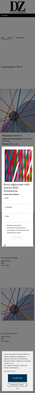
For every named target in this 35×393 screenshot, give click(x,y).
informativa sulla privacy (16, 228)
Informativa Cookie (9, 371)
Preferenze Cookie (17, 385)
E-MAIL (7, 216)
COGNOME (8, 207)
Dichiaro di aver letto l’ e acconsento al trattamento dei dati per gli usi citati (18, 229)
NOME (7, 198)
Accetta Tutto (17, 378)
